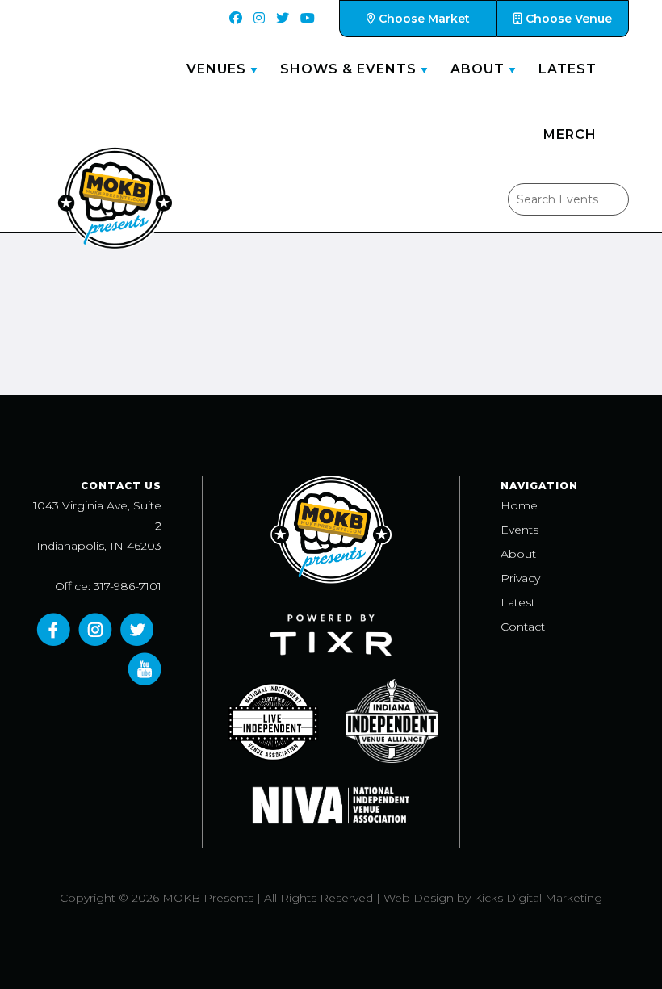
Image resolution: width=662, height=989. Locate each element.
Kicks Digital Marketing (538, 898)
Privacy (520, 578)
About (477, 69)
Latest (567, 69)
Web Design (418, 898)
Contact (523, 626)
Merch (570, 134)
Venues (216, 69)
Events (519, 529)
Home (519, 505)
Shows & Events (348, 69)
